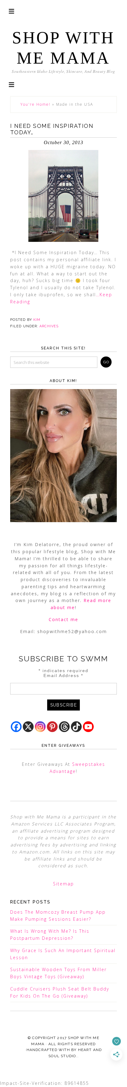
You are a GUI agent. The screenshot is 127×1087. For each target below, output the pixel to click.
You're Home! (35, 104)
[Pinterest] (52, 726)
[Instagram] (40, 726)
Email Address (63, 675)
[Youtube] (88, 726)
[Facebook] (16, 726)
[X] (28, 726)
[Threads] (64, 726)
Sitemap (63, 884)
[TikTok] (76, 726)
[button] (11, 84)
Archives (49, 326)
